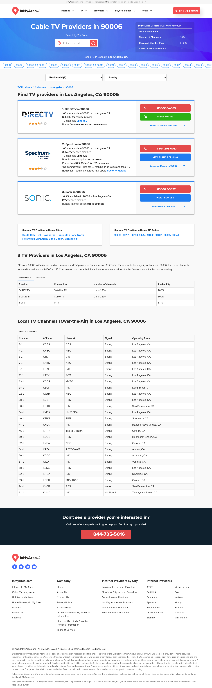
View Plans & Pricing (165, 157)
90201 (126, 235)
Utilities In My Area (22, 597)
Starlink (151, 617)
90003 (30, 65)
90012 (122, 65)
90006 (65, 65)
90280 (117, 235)
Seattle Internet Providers (115, 612)
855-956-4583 (166, 108)
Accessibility (64, 607)
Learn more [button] (139, 2)
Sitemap (16, 617)
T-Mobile (179, 612)
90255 (142, 235)
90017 (177, 65)
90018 (188, 65)
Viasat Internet (182, 587)
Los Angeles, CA (118, 57)
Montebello (71, 238)
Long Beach (56, 238)
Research (17, 607)
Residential (25, 278)
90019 (199, 65)
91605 (150, 235)
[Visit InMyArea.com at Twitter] (21, 566)
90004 (42, 65)
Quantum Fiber (155, 612)
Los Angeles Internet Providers (118, 587)
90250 (134, 235)
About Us (62, 592)
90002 (19, 65)
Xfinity (178, 602)
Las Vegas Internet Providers (117, 602)
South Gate (29, 235)
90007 (77, 65)
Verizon (179, 597)
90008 (88, 65)
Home (60, 587)
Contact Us (63, 597)
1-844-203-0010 (166, 148)
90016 (166, 65)
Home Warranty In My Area (26, 602)
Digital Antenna (28, 332)
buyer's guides (123, 10)
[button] (38, 123)
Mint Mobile (181, 617)
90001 (8, 65)
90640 (175, 235)
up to (82, 120)
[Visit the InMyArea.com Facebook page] (14, 566)
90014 (144, 65)
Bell (39, 235)
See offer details (116, 170)
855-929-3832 (166, 189)
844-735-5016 (188, 11)
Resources (17, 612)
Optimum (152, 597)
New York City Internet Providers (119, 592)
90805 (167, 235)
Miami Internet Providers (115, 607)
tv (82, 10)
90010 (100, 65)
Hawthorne (49, 235)
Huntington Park (66, 235)
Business (40, 278)
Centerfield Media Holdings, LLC (88, 649)
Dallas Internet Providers (115, 597)
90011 (111, 65)
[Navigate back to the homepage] (26, 11)
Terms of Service (66, 629)
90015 (155, 65)
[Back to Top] (207, 683)
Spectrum (152, 602)
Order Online (165, 117)
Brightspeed (153, 607)
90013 (133, 65)
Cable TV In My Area (23, 592)
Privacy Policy (64, 602)
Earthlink (151, 592)
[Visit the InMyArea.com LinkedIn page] (27, 566)
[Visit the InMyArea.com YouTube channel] (34, 566)
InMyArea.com (28, 649)
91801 (159, 235)
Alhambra (42, 238)
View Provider (165, 198)
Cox (177, 592)
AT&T (150, 587)
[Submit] (93, 43)
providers (99, 10)
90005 (54, 65)
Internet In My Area (22, 587)
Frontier (179, 607)
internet (65, 10)
